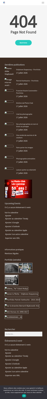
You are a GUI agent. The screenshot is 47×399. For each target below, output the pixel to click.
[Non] (44, 392)
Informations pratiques (14, 249)
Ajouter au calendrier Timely (16, 218)
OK (24, 396)
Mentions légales (12, 253)
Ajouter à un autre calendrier (16, 234)
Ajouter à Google (12, 222)
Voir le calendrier (12, 212)
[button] (43, 3)
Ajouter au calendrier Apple (16, 230)
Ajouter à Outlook (12, 226)
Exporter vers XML (12, 238)
